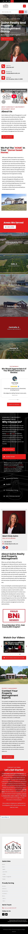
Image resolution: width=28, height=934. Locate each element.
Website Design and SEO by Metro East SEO (17, 920)
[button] (2, 646)
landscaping (5, 743)
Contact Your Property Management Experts (10, 694)
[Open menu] (24, 6)
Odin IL (13, 795)
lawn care (15, 711)
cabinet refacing (12, 743)
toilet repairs (19, 709)
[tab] (14, 456)
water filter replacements (18, 741)
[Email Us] (3, 72)
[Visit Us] (3, 78)
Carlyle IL (19, 793)
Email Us (9, 71)
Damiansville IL (6, 795)
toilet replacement (6, 739)
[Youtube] (6, 547)
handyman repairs (11, 709)
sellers (13, 433)
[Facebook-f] (4, 547)
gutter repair (9, 741)
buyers (7, 433)
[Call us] (3, 66)
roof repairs (14, 739)
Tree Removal (21, 711)
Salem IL (17, 795)
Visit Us (8, 77)
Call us (8, 65)
